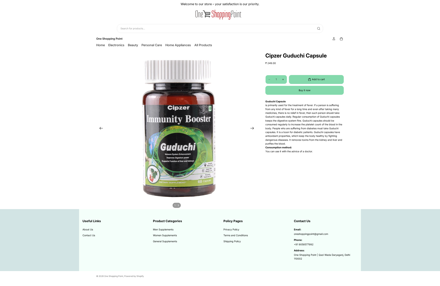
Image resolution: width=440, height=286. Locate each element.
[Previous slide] (100, 129)
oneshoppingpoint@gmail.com (311, 233)
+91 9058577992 (304, 244)
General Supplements (165, 241)
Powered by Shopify (134, 276)
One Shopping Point (113, 276)
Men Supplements (163, 229)
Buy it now (304, 90)
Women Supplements (165, 235)
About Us (87, 229)
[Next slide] (253, 129)
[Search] (319, 28)
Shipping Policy (232, 241)
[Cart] (341, 39)
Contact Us (88, 235)
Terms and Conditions (235, 235)
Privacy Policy (231, 229)
